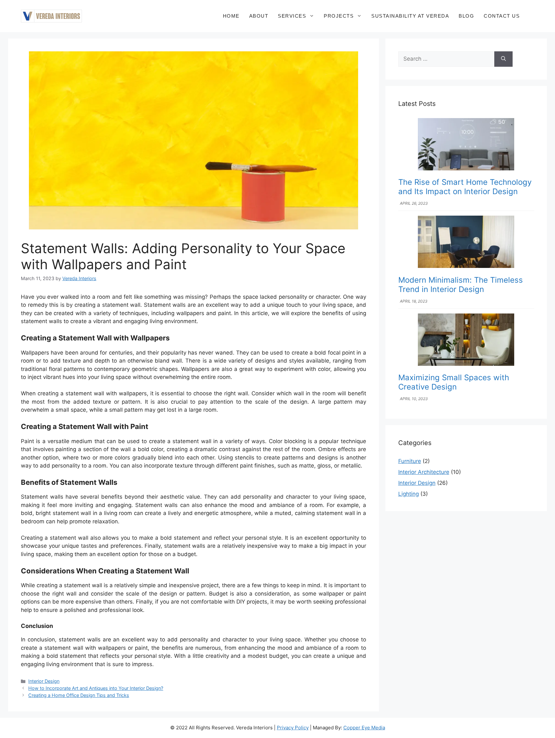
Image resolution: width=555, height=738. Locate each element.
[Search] (503, 59)
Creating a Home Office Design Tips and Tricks (78, 695)
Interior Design (43, 681)
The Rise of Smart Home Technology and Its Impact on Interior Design (465, 186)
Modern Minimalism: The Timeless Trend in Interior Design (460, 284)
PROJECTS (339, 16)
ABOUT (259, 16)
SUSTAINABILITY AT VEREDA (410, 16)
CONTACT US (502, 16)
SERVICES (292, 16)
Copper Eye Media (364, 728)
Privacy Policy (293, 728)
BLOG (466, 16)
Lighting (408, 494)
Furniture (409, 461)
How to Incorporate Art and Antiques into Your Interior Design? (95, 688)
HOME (231, 16)
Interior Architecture (423, 472)
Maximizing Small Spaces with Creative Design (453, 382)
